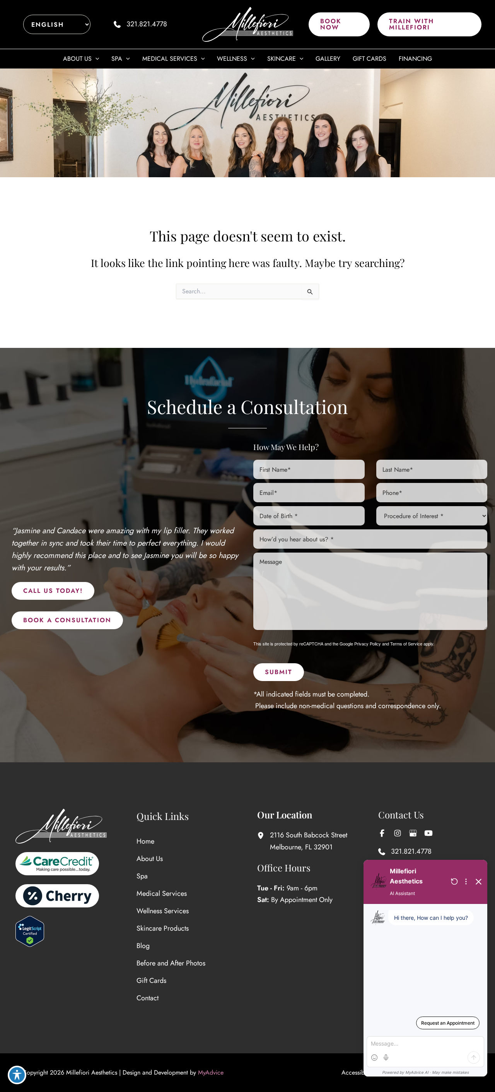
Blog (143, 946)
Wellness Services (163, 911)
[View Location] (263, 835)
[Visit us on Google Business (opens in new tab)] (413, 833)
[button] (339, 24)
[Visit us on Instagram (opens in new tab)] (397, 833)
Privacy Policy (367, 643)
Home (145, 841)
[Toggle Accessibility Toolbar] (17, 1075)
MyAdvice (211, 1072)
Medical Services (162, 893)
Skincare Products (163, 928)
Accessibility (357, 1072)
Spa (142, 876)
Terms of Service (406, 643)
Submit (278, 672)
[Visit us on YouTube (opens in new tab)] (428, 833)
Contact (148, 998)
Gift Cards (151, 981)
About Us (150, 859)
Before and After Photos (171, 963)
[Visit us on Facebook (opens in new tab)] (382, 833)
